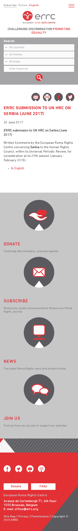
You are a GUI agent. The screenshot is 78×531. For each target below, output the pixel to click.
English (34, 5)
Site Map (10, 516)
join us (12, 418)
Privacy (23, 516)
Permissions (40, 516)
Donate (16, 486)
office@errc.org (26, 509)
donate (12, 244)
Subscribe (10, 5)
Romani (23, 5)
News (10, 362)
